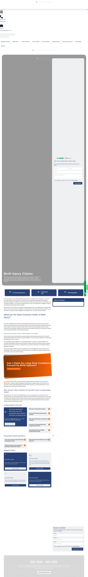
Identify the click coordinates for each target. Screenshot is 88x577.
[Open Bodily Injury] (18, 41)
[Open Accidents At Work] (10, 41)
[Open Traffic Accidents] (29, 41)
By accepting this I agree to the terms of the (66, 180)
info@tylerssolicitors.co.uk (5, 30)
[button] (39, 408)
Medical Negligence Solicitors (34, 565)
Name (54, 533)
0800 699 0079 (3, 21)
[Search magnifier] (87, 9)
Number (55, 537)
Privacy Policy (75, 180)
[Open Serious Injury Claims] (72, 41)
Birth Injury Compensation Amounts (37, 408)
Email (54, 541)
